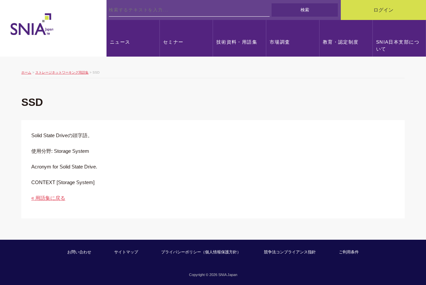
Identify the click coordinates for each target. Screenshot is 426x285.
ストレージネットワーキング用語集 (62, 72)
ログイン (383, 10)
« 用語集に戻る (48, 198)
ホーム (26, 72)
